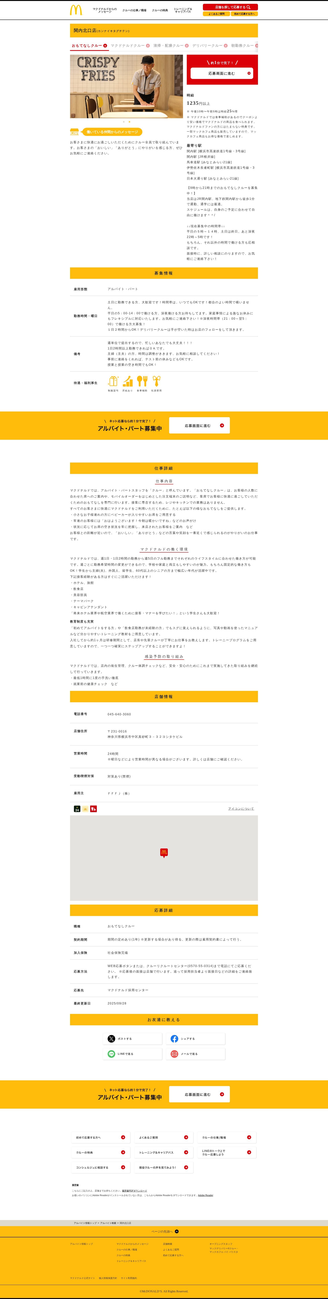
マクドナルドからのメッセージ (105, 10)
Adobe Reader (205, 1195)
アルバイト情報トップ (81, 1244)
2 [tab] (129, 122)
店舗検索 (167, 1244)
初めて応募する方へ (244, 14)
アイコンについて (241, 808)
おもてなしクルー (87, 45)
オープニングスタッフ (221, 1244)
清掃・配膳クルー (169, 45)
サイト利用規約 (129, 1278)
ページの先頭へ (162, 1231)
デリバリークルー (207, 45)
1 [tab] (124, 122)
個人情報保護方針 (108, 1278)
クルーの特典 (160, 10)
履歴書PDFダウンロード (134, 1190)
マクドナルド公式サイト (82, 1278)
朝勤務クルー (242, 45)
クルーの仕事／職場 (134, 10)
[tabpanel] (126, 86)
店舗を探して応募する (230, 7)
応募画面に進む (222, 73)
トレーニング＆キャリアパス (183, 10)
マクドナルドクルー (128, 45)
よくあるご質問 (217, 14)
